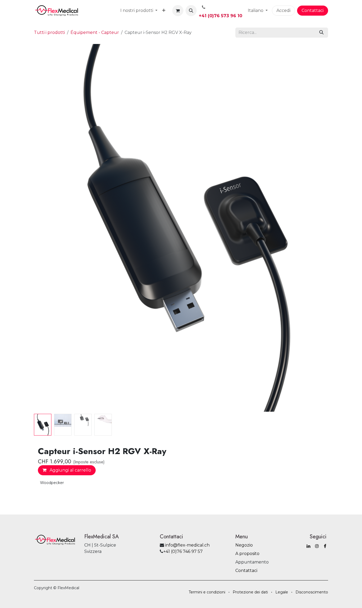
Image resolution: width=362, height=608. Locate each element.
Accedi (283, 10)
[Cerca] (321, 33)
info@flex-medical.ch (187, 545)
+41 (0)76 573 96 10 (220, 15)
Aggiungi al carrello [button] (69, 470)
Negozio (244, 545)
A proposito (247, 553)
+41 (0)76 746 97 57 (183, 551)
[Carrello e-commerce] (177, 10)
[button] (191, 10)
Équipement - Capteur (94, 32)
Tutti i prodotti (49, 32)
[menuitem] (139, 10)
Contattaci (313, 10)
